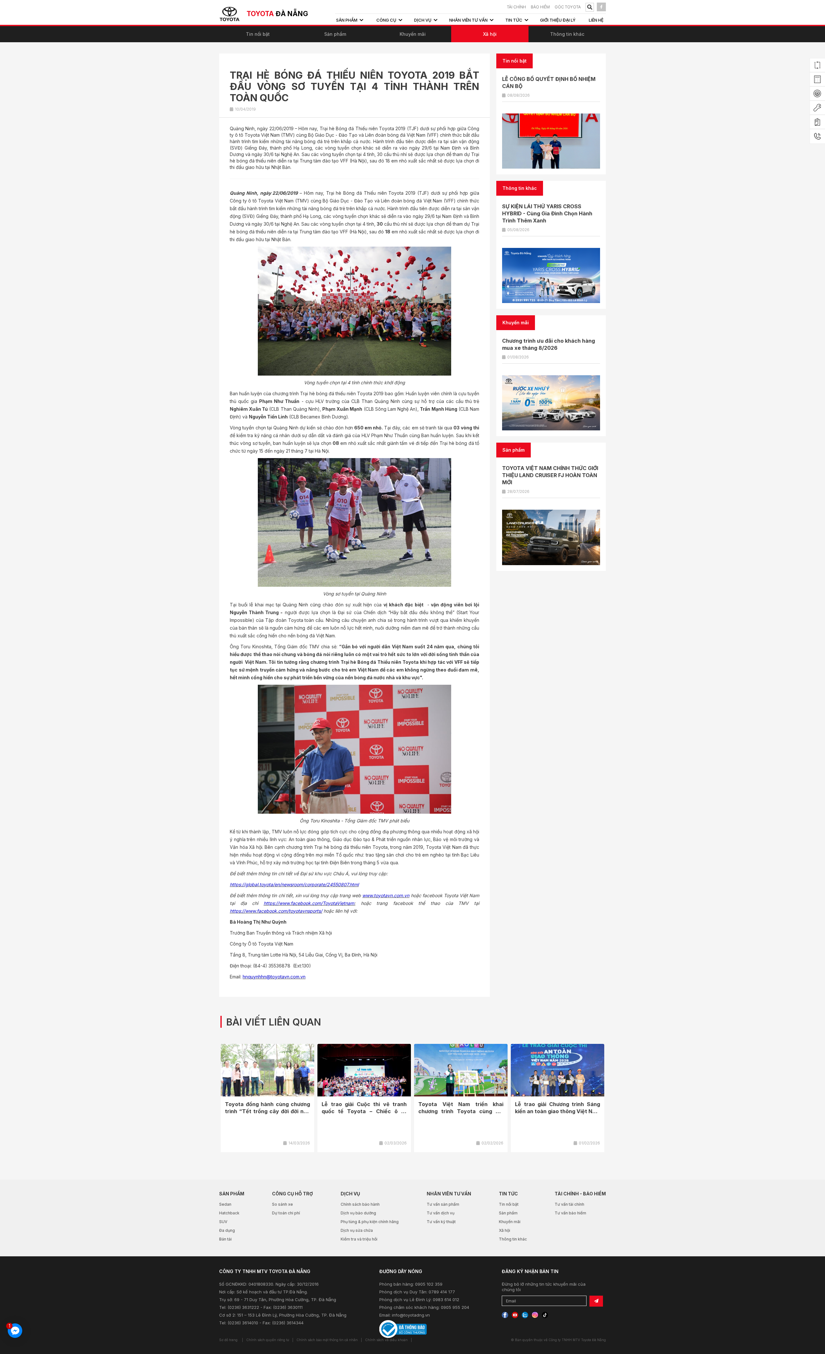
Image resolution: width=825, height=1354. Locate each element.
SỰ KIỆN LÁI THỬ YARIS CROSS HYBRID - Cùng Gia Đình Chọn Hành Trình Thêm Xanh (547, 213)
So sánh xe (282, 1204)
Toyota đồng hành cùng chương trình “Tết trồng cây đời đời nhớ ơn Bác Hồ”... (267, 1111)
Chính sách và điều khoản (386, 1340)
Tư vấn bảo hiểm (570, 1213)
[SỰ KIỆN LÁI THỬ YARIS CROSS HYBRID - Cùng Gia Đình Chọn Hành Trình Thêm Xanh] (551, 275)
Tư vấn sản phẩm (443, 1204)
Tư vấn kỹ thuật (441, 1221)
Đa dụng (227, 1230)
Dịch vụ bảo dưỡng (358, 1213)
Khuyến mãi (413, 34)
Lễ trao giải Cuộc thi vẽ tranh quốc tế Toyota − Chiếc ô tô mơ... (364, 1111)
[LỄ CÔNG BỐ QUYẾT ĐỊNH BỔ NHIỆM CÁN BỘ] (551, 141)
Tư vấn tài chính (569, 1204)
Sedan (225, 1204)
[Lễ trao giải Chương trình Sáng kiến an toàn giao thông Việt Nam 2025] (557, 1070)
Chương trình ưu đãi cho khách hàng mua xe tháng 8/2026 (548, 344)
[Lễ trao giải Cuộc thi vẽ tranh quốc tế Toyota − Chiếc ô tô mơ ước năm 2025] (364, 1070)
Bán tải (225, 1239)
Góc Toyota (568, 7)
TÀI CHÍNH (516, 7)
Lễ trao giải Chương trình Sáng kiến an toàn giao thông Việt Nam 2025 (557, 1111)
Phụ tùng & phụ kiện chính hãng (370, 1221)
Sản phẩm (335, 34)
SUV (223, 1221)
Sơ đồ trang (228, 1340)
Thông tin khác (567, 34)
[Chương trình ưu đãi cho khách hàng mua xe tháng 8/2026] (551, 402)
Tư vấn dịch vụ (440, 1213)
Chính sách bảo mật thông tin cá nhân (327, 1340)
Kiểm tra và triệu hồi (359, 1239)
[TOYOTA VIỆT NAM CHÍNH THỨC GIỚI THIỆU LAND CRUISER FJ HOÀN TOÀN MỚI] (551, 537)
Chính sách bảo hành (360, 1204)
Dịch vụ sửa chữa (357, 1230)
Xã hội (490, 34)
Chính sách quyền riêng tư (267, 1340)
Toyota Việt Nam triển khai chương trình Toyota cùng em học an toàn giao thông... (460, 1111)
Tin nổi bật (258, 34)
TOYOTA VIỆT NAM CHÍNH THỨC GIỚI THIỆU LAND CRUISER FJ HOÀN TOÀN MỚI (550, 475)
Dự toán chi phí (286, 1213)
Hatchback (229, 1213)
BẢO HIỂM (540, 7)
